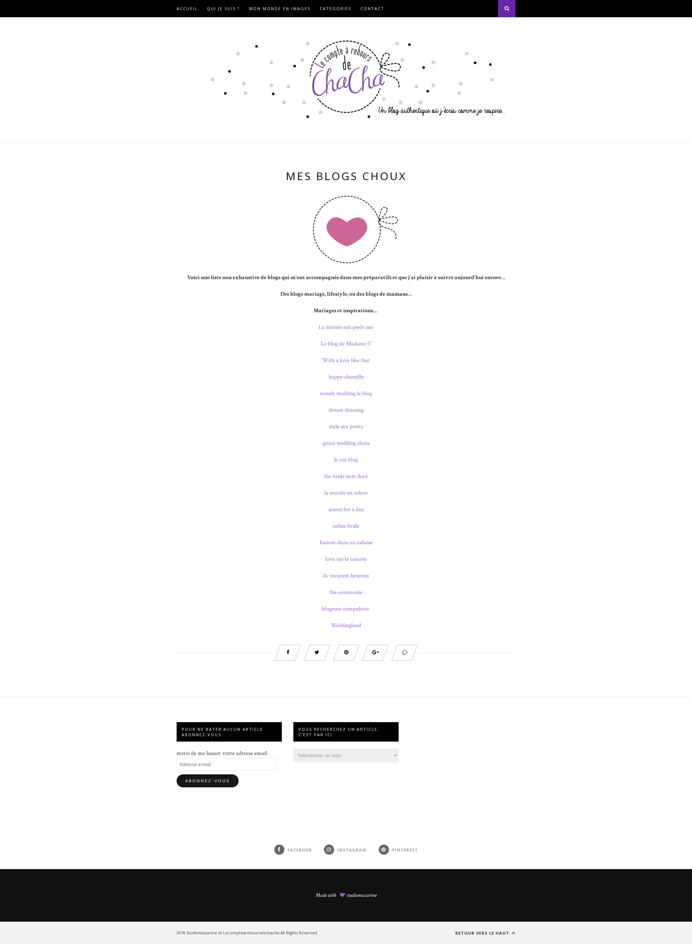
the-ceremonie (346, 592)
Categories (335, 8)
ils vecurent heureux (346, 576)
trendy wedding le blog (346, 393)
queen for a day (346, 509)
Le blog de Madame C (346, 344)
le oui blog (346, 460)
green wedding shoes (346, 443)
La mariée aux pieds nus (346, 327)
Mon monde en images (279, 8)
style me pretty (346, 426)
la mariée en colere (346, 493)
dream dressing (346, 410)
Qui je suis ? (223, 8)
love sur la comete (346, 559)
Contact (372, 8)
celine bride (346, 526)
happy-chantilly (346, 377)
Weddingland (346, 625)
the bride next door (346, 476)
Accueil (187, 8)
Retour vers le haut (483, 933)
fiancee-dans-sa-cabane (346, 542)
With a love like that (346, 360)
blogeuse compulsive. (346, 609)
